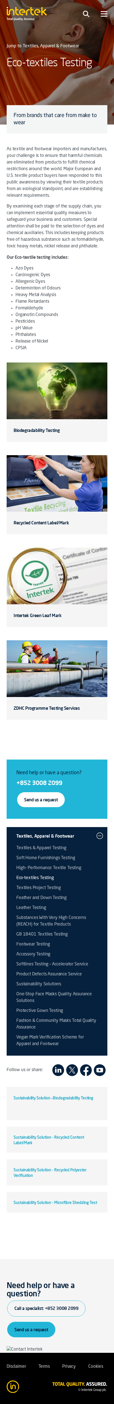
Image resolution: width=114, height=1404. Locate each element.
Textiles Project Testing (38, 888)
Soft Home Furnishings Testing (45, 858)
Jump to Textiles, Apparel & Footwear (43, 46)
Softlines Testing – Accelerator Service (52, 964)
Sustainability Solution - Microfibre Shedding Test (55, 1203)
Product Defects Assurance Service (49, 974)
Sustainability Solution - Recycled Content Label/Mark (49, 1140)
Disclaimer (16, 1366)
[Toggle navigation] (86, 14)
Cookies (95, 1366)
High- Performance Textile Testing (48, 868)
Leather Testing (31, 908)
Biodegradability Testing (36, 430)
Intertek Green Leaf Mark (37, 615)
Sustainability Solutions (38, 984)
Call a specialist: (46, 1308)
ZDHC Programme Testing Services (47, 708)
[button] (99, 836)
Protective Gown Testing (39, 1011)
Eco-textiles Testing (35, 878)
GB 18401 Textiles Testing (42, 934)
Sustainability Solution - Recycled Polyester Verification (50, 1173)
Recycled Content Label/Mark (41, 522)
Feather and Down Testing (41, 898)
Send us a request (41, 799)
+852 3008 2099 (39, 782)
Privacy (69, 1366)
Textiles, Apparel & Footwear (45, 836)
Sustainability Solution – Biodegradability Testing (53, 1098)
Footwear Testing (33, 944)
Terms (44, 1366)
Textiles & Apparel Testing (41, 848)
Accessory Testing (33, 954)
